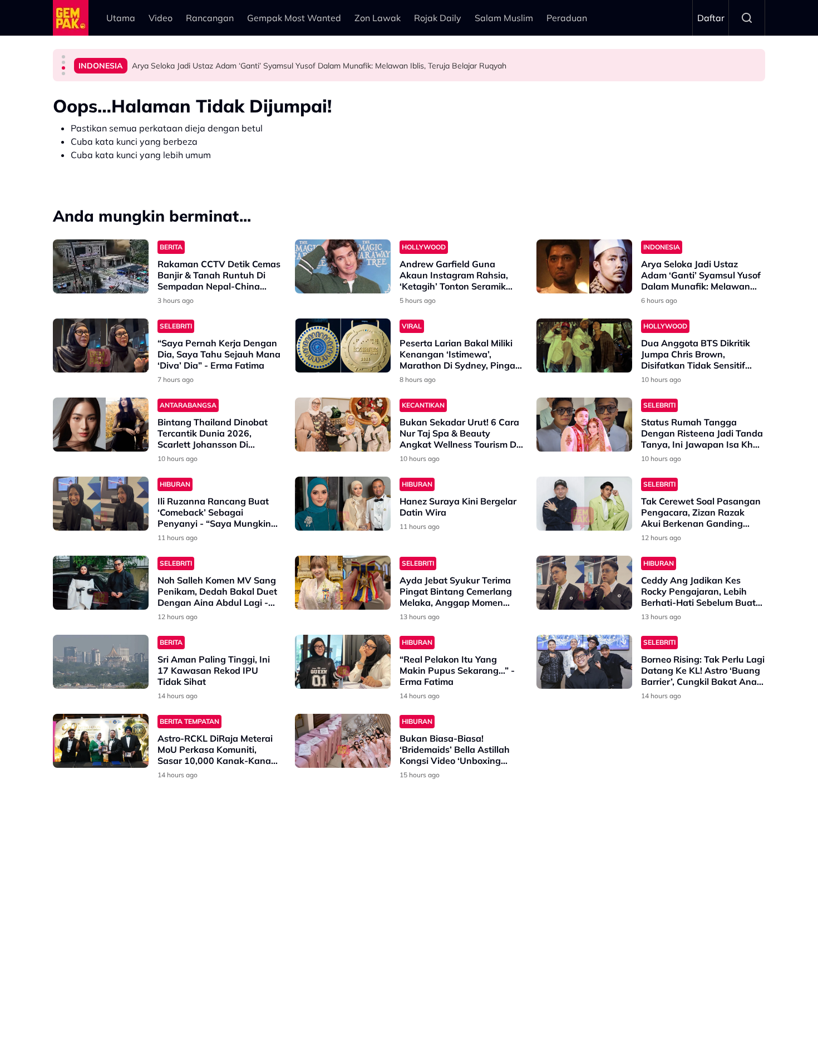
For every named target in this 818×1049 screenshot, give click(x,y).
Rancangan (210, 17)
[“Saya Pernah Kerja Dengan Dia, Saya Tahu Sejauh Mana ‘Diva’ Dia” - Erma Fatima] (101, 345)
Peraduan (566, 17)
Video (161, 17)
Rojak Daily (437, 17)
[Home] (70, 18)
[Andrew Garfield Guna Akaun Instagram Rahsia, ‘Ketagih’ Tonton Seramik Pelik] (343, 266)
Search (747, 18)
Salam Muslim (504, 17)
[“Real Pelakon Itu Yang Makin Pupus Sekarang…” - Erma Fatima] (343, 662)
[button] (63, 56)
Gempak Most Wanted (294, 17)
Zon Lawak (377, 17)
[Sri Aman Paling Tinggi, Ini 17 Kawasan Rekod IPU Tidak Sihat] (101, 662)
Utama (120, 17)
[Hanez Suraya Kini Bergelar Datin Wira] (343, 504)
